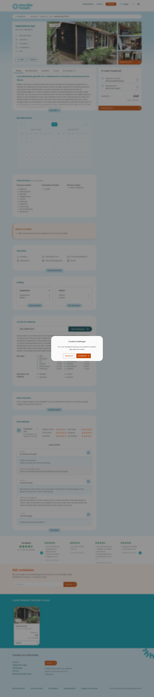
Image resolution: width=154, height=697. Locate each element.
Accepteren (82, 356)
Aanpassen (69, 356)
